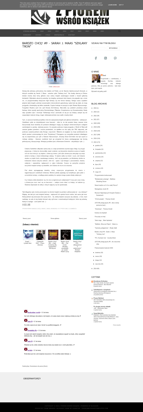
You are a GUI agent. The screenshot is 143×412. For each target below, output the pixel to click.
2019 (87, 31)
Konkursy (27, 35)
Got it (121, 5)
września (98, 157)
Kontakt (71, 35)
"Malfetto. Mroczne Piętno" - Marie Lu (106, 224)
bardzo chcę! (36, 208)
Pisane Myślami (99, 298)
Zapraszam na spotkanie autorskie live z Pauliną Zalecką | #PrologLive (105, 292)
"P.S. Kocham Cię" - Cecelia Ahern (105, 238)
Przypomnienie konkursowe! (103, 175)
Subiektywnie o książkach (102, 289)
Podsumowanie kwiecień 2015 (104, 248)
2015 (57, 31)
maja (96, 172)
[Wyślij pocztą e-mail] (23, 205)
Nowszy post (27, 218)
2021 (102, 31)
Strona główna (29, 31)
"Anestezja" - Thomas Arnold (103, 209)
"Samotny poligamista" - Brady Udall (106, 228)
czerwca (97, 168)
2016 (64, 31)
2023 (95, 112)
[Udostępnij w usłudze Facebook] (29, 205)
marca (97, 256)
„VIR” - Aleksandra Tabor (101, 308)
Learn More (112, 5)
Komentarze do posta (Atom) (38, 366)
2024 (95, 108)
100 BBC (38, 35)
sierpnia (97, 160)
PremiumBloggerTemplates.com (95, 408)
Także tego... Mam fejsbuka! (103, 220)
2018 (79, 31)
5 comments (72, 208)
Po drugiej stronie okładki (102, 306)
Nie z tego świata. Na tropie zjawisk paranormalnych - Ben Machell (104, 283)
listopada (98, 149)
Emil (66, 208)
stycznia (97, 264)
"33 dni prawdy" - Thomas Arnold (105, 199)
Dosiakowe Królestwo (101, 281)
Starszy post (83, 218)
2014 (49, 31)
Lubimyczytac (56, 86)
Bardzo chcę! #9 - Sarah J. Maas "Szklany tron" (54, 45)
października (99, 153)
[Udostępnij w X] (27, 205)
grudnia (97, 145)
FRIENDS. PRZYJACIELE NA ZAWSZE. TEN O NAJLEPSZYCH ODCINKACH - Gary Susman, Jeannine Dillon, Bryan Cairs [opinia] (106, 317)
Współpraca (59, 35)
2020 (94, 31)
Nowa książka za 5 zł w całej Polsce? (106, 185)
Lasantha (76, 408)
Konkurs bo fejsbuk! (101, 213)
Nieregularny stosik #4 (101, 189)
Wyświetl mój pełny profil (98, 91)
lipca (96, 164)
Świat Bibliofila (98, 313)
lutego (97, 260)
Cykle (48, 35)
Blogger (94, 406)
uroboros (54, 208)
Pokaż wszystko (117, 325)
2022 (42, 31)
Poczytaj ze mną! (100, 216)
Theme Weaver (49, 408)
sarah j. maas (45, 208)
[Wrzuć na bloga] (25, 205)
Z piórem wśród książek (69, 406)
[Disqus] (54, 281)
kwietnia (97, 252)
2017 (72, 31)
